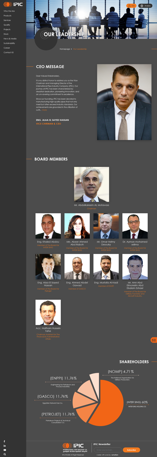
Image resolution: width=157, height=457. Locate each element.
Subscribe (131, 450)
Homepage (65, 49)
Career (7, 48)
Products (7, 15)
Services (7, 20)
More (44, 110)
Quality (7, 25)
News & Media (10, 38)
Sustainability (9, 43)
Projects (7, 29)
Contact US (9, 52)
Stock (6, 34)
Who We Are (9, 11)
